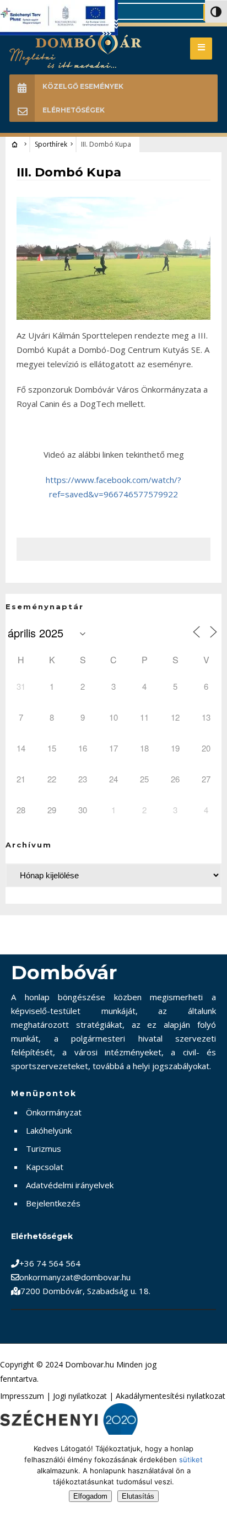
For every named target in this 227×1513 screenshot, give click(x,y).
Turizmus (43, 1148)
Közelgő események (82, 86)
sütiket (191, 1459)
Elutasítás (138, 1496)
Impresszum (22, 1396)
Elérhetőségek (73, 110)
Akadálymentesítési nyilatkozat (170, 1396)
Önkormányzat (54, 1112)
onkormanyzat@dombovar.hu (75, 1277)
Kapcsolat (44, 1166)
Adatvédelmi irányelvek (70, 1184)
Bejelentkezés (53, 1203)
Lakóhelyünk (49, 1130)
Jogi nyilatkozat (80, 1396)
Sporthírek (51, 144)
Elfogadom (90, 1496)
